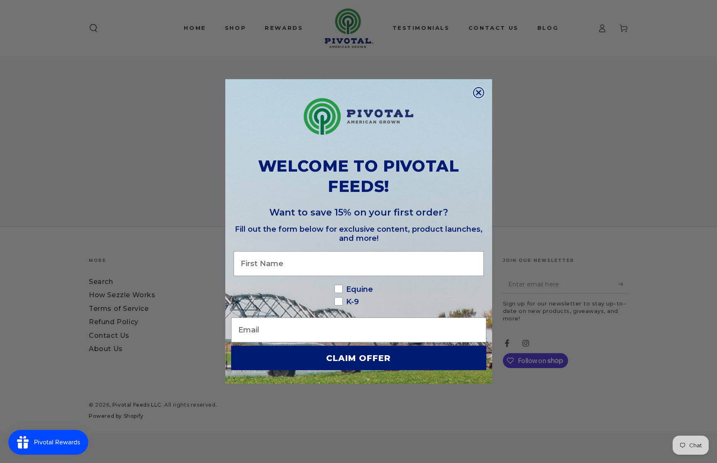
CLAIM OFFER (358, 358)
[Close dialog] (478, 92)
